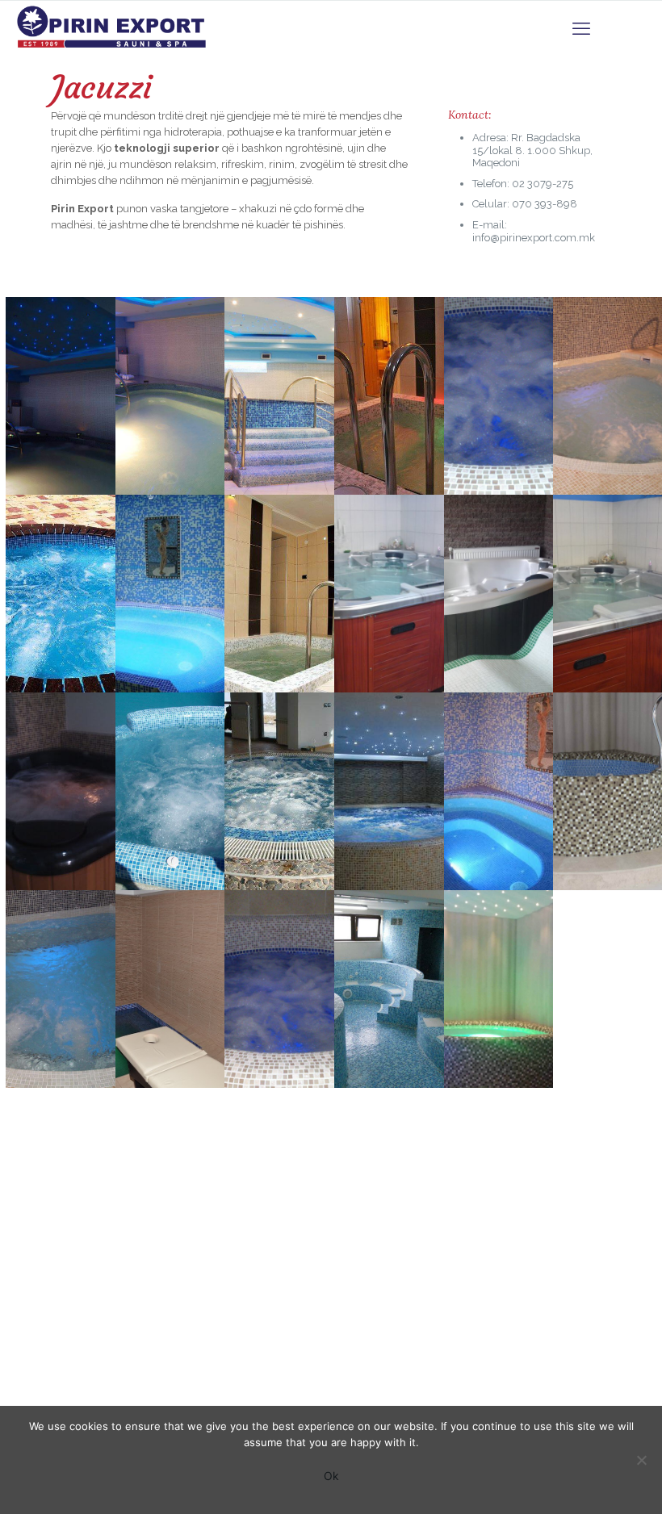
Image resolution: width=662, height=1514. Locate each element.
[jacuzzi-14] (389, 779)
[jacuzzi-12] (170, 581)
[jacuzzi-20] (170, 977)
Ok (331, 1476)
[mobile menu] (581, 28)
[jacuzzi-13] (279, 779)
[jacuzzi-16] (499, 779)
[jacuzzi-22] (389, 977)
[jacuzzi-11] (170, 384)
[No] (642, 1460)
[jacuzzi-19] (499, 384)
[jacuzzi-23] (499, 977)
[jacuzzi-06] (279, 581)
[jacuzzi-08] (279, 384)
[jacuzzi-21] (279, 977)
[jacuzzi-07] (389, 384)
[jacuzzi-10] (170, 779)
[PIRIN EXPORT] (135, 28)
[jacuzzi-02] (499, 581)
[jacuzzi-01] (389, 581)
